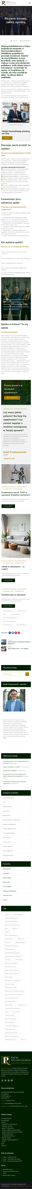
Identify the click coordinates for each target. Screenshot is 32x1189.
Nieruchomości (7, 815)
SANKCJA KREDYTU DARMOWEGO (11, 1130)
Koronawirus (8, 959)
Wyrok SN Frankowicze (10, 1039)
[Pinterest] (16, 633)
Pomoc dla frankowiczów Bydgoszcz (13, 994)
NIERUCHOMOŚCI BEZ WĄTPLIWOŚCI (12, 1132)
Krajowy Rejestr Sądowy (9, 1175)
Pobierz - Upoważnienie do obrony (11, 1159)
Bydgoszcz (15, 928)
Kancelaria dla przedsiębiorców (10, 618)
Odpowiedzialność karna (9, 829)
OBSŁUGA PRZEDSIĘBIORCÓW (10, 1140)
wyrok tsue (23, 1039)
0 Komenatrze (17, 489)
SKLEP (3, 1142)
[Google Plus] (18, 633)
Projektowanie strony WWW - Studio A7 (20, 1186)
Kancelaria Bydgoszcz (16, 614)
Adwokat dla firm (21, 611)
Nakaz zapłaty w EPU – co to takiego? (18, 648)
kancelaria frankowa (10, 949)
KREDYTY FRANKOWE (8, 1128)
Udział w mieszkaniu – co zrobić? (13, 567)
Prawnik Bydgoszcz (22, 1005)
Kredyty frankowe (7, 806)
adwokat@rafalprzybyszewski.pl (13, 1103)
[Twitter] (13, 633)
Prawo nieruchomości (10, 1022)
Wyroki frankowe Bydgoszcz (11, 1036)
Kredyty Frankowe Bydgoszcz (12, 970)
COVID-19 (7, 932)
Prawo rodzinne (7, 842)
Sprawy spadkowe (8, 851)
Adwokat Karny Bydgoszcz (11, 918)
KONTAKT (4, 1145)
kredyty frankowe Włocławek (12, 973)
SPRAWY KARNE (6, 1138)
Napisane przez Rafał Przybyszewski (14, 487)
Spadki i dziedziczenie (10, 1029)
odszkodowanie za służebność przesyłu (14, 991)
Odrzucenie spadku (9, 984)
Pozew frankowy (9, 1005)
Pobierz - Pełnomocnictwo (9, 1157)
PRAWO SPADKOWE (7, 1134)
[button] (7, 138)
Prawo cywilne (7, 837)
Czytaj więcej (8, 506)
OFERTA (3, 1122)
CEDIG (4, 1173)
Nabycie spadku (8, 977)
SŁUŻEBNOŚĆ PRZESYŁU (8, 1136)
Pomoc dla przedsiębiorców (9, 621)
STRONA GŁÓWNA (6, 1118)
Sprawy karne (6, 882)
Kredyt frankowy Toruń (10, 966)
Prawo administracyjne (9, 833)
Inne (4, 802)
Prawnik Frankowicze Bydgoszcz (12, 1008)
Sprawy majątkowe (8, 846)
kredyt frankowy (19, 959)
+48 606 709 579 (10, 1100)
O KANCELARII (5, 1120)
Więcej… (5, 738)
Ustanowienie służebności (11, 1032)
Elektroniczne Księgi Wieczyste (11, 1171)
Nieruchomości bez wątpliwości (11, 820)
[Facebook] (10, 633)
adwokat (7, 914)
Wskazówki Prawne (8, 1169)
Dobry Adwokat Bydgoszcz (11, 935)
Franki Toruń (21, 939)
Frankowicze (8, 942)
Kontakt (5, 900)
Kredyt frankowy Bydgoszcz (11, 963)
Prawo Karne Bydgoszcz (10, 1019)
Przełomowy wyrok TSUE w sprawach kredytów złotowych (15, 493)
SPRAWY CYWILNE (7, 1126)
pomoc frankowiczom (10, 1001)
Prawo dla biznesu (7, 624)
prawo (6, 1012)
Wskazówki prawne (8, 855)
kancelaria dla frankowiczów (12, 946)
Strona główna (7, 869)
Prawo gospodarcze (21, 624)
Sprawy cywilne (7, 878)
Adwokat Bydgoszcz (26, 40)
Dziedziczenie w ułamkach (13, 595)
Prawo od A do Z (7, 895)
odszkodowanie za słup (10, 987)
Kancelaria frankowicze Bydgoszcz (13, 956)
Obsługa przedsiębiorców (9, 824)
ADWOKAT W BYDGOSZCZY (9, 1124)
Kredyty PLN (6, 811)
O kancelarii (6, 873)
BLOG (2, 1144)
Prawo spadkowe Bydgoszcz (12, 1026)
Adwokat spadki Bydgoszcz (11, 921)
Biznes (4, 614)
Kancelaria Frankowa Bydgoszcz (12, 953)
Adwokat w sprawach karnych (12, 925)
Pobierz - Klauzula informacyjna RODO (12, 1161)
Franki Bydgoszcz (9, 939)
